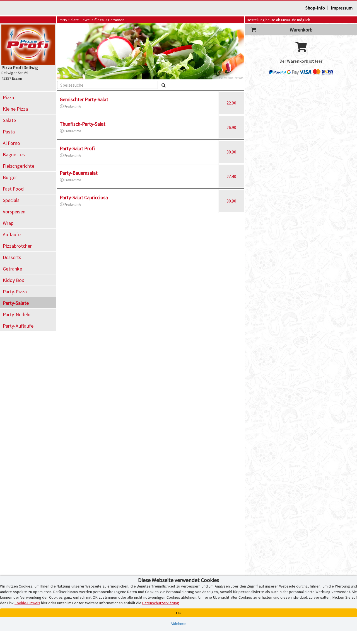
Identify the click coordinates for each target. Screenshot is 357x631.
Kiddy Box (13, 280)
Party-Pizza (15, 291)
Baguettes (14, 154)
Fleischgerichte (18, 166)
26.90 (231, 127)
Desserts (12, 257)
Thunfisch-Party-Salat (82, 124)
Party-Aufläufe (18, 326)
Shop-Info (315, 8)
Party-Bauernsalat (79, 173)
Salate (9, 120)
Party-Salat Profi (77, 148)
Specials (11, 200)
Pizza (8, 97)
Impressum (342, 8)
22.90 (231, 103)
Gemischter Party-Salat (84, 99)
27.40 (231, 176)
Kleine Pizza (15, 109)
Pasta (9, 131)
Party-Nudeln (16, 314)
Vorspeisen (14, 211)
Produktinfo (72, 106)
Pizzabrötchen (18, 246)
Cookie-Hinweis (27, 602)
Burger (10, 177)
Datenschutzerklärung (160, 602)
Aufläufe (12, 234)
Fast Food (13, 189)
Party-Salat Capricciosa (84, 197)
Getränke (12, 268)
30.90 (231, 152)
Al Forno (11, 143)
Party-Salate (16, 303)
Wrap (8, 223)
